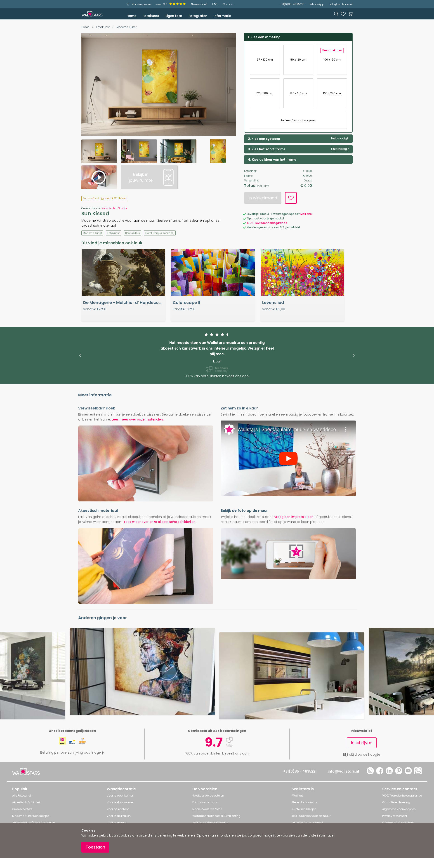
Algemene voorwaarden (399, 809)
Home (131, 16)
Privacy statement (394, 816)
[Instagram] (370, 773)
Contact (228, 4)
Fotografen (198, 16)
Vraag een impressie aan (294, 517)
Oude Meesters (22, 809)
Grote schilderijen (304, 809)
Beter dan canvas (304, 802)
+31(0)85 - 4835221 (299, 771)
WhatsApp (317, 4)
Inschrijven (361, 742)
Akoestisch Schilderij (26, 802)
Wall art (297, 795)
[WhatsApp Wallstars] (418, 773)
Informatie (222, 16)
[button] (80, 355)
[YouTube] (408, 773)
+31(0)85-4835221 (292, 4)
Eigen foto (173, 16)
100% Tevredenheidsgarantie (267, 223)
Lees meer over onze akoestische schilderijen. (160, 522)
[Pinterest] (398, 773)
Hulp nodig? (340, 138)
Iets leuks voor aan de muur (311, 816)
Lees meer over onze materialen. (138, 419)
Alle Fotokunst (21, 795)
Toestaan (95, 847)
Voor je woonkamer (120, 795)
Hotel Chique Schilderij (159, 233)
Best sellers (132, 233)
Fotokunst (151, 16)
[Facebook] (379, 773)
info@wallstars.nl (341, 4)
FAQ (214, 4)
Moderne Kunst (126, 27)
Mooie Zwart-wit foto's (207, 809)
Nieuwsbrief (199, 4)
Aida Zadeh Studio (114, 208)
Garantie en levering (396, 802)
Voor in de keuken (119, 816)
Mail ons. (306, 214)
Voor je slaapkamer (120, 802)
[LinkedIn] (389, 773)
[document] (217, 840)
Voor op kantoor (118, 809)
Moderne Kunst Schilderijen (30, 816)
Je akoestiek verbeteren (208, 795)
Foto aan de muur (204, 802)
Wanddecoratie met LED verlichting (216, 816)
